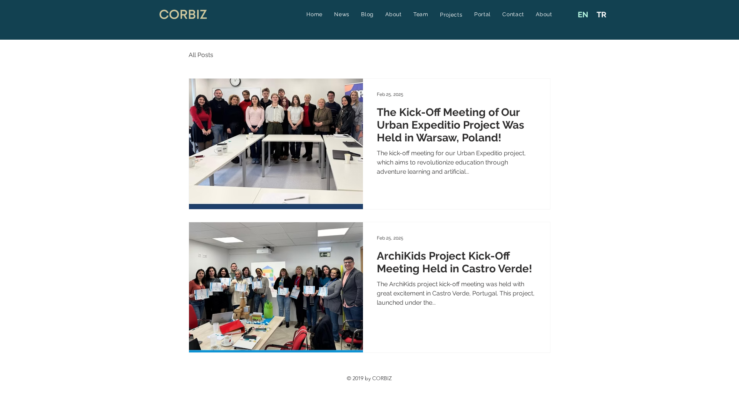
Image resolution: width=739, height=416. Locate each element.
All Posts (201, 55)
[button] (451, 14)
